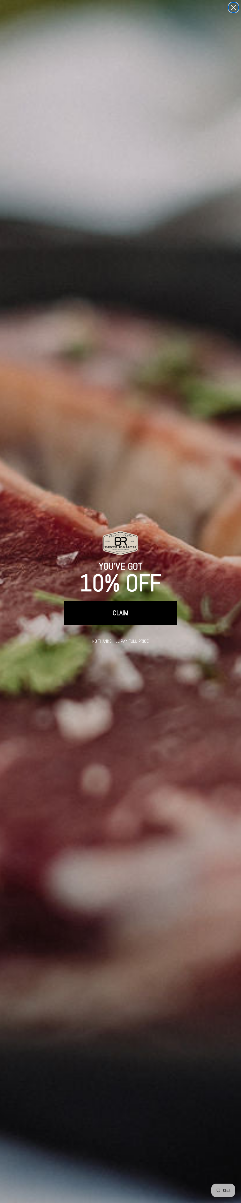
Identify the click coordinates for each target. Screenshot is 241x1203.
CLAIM (120, 612)
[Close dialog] (233, 7)
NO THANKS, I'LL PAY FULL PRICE (120, 641)
